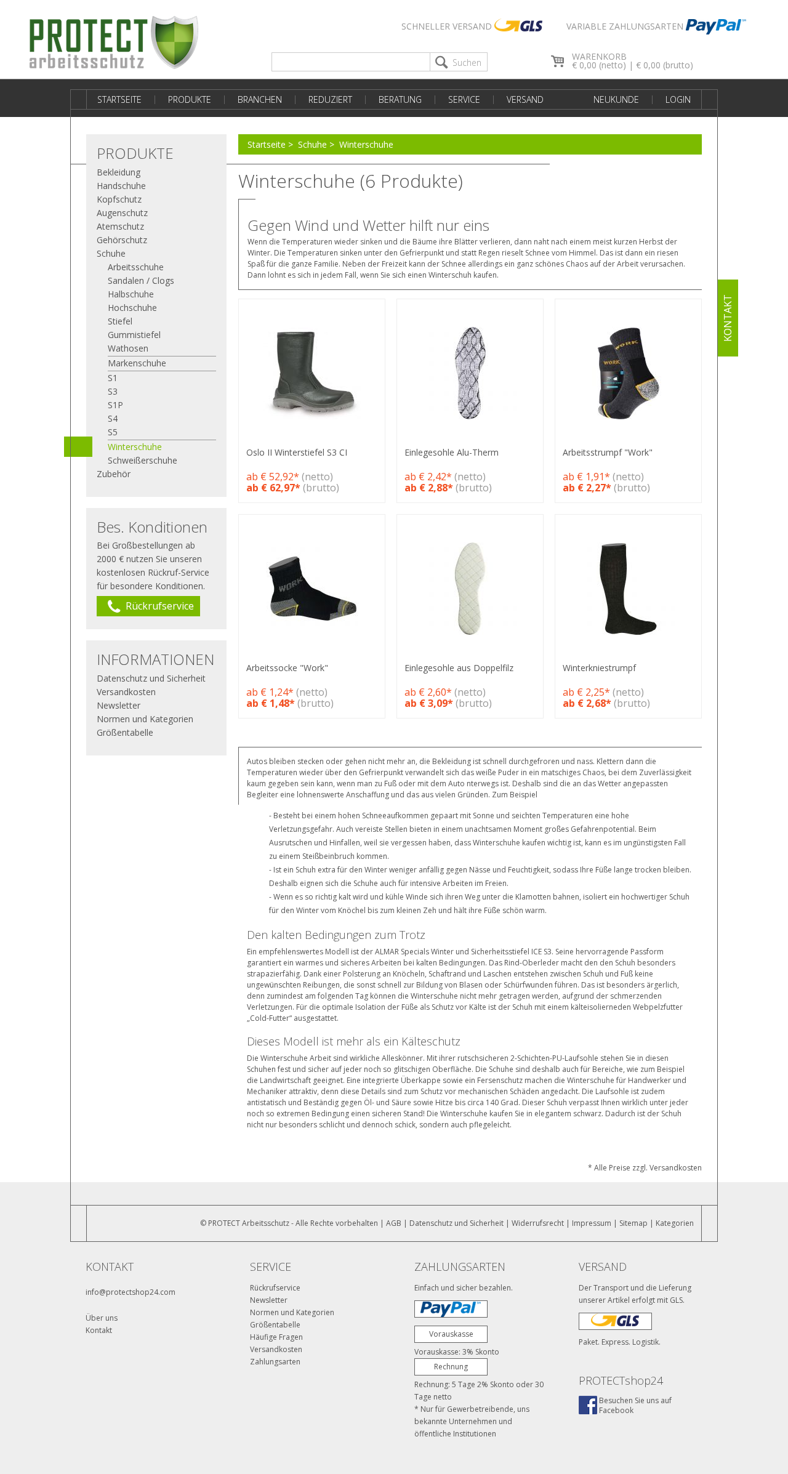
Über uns (102, 1318)
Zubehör (114, 474)
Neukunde (616, 99)
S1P (115, 405)
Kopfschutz (119, 199)
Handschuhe (121, 185)
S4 (113, 418)
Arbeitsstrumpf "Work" (608, 452)
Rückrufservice (275, 1288)
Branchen (260, 99)
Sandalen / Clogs (141, 280)
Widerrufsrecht (538, 1223)
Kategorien (675, 1223)
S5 (113, 432)
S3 (113, 391)
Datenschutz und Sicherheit (151, 678)
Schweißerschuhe (142, 460)
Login (678, 99)
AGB (393, 1223)
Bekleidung (118, 172)
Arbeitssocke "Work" (287, 668)
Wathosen (128, 348)
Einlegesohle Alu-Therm (451, 452)
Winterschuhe (366, 144)
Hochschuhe (132, 307)
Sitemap (633, 1223)
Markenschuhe (137, 363)
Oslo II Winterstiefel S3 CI (296, 452)
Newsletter (118, 705)
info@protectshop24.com (130, 1292)
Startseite (119, 99)
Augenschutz (122, 213)
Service (464, 99)
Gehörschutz (122, 240)
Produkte (189, 99)
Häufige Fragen (276, 1337)
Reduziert (330, 99)
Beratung (400, 99)
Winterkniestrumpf (599, 668)
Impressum (591, 1223)
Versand (525, 99)
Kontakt (99, 1330)
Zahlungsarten (275, 1361)
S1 (113, 378)
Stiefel (120, 321)
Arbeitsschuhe (136, 267)
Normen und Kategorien (145, 719)
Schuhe (312, 144)
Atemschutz (120, 226)
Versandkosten (126, 692)
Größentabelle (125, 732)
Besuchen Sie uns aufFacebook (635, 1405)
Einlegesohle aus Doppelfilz (458, 668)
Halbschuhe (131, 294)
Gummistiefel (134, 334)
